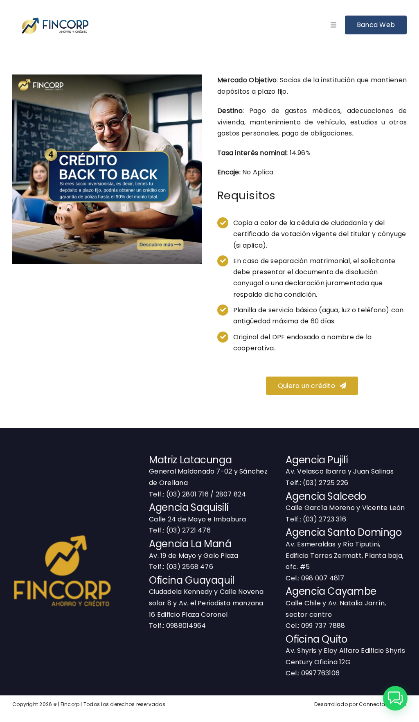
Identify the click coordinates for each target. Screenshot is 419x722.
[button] (395, 698)
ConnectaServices (383, 704)
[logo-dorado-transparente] (62, 523)
